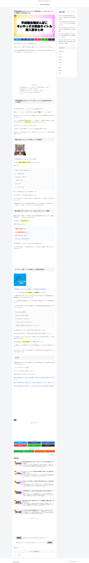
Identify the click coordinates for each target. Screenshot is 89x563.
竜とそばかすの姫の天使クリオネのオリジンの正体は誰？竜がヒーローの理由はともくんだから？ (67, 35)
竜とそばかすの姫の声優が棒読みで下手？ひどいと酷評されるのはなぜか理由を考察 (67, 17)
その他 (60, 59)
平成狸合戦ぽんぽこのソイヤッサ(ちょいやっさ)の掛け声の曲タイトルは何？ (34, 87)
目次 (33, 84)
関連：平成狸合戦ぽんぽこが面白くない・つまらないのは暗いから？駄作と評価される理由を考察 (34, 385)
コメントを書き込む (34, 551)
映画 (60, 67)
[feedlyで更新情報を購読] (24, 451)
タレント (60, 65)
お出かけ (60, 56)
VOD (60, 54)
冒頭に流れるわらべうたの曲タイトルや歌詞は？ (29, 88)
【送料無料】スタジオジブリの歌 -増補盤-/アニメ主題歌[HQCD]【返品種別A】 (30, 289)
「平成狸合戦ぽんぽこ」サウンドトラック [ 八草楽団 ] (25, 159)
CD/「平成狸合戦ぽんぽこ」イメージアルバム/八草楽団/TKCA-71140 (28, 108)
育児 (60, 73)
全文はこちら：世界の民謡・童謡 (22, 238)
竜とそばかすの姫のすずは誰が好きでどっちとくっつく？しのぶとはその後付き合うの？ (67, 23)
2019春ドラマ (61, 51)
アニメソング (37, 325)
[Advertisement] (34, 61)
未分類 (60, 70)
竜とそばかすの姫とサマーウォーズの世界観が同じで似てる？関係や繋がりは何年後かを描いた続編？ (67, 41)
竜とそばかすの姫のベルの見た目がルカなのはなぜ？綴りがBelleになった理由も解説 (67, 29)
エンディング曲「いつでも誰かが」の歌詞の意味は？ (30, 92)
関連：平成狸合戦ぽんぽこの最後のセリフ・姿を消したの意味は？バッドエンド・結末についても (34, 382)
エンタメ (60, 62)
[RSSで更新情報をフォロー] (45, 451)
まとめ (21, 93)
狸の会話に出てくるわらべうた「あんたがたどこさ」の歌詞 (31, 90)
